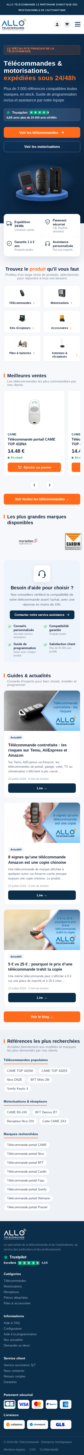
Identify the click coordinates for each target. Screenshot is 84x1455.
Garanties (10, 1382)
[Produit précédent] (34, 485)
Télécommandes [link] (15, 1281)
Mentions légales (14, 1449)
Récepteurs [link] (11, 1292)
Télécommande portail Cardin (26, 1171)
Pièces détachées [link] (16, 1297)
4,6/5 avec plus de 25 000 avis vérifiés (31, 115)
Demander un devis (17, 1345)
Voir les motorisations (42, 147)
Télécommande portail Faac (26, 1180)
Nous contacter (14, 1371)
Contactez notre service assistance (39, 615)
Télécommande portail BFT (25, 1162)
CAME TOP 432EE (55, 1071)
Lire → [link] (42, 788)
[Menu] (77, 24)
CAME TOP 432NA (20, 1071)
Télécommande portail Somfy (27, 1189)
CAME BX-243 (17, 1112)
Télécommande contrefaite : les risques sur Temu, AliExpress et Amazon (37, 750)
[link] (57, 24)
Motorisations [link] (13, 1286)
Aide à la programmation (20, 1334)
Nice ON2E (14, 1079)
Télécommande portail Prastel (27, 1207)
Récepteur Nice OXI (20, 1121)
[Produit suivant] (49, 485)
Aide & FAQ (12, 1323)
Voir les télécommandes (38, 133)
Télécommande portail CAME (27, 1145)
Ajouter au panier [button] (37, 467)
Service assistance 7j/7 (19, 1365)
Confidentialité (49, 1449)
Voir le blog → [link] (42, 1017)
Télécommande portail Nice (25, 1154)
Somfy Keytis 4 (17, 1088)
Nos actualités (13, 1340)
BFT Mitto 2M (40, 1079)
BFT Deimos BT (46, 1112)
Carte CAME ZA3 (54, 1121)
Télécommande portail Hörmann (28, 1198)
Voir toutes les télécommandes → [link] (42, 499)
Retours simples (15, 1376)
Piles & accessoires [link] (17, 1303)
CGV (33, 1449)
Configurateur (13, 1328)
